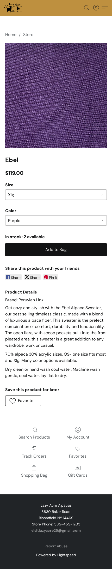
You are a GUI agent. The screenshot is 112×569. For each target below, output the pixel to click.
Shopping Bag (34, 475)
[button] (13, 8)
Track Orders (34, 456)
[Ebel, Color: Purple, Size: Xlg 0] (56, 95)
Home (10, 34)
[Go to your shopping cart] (97, 7)
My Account (77, 437)
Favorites (77, 456)
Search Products (34, 437)
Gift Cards (78, 475)
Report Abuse (56, 546)
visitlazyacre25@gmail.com (56, 530)
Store (28, 34)
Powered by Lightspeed (56, 555)
